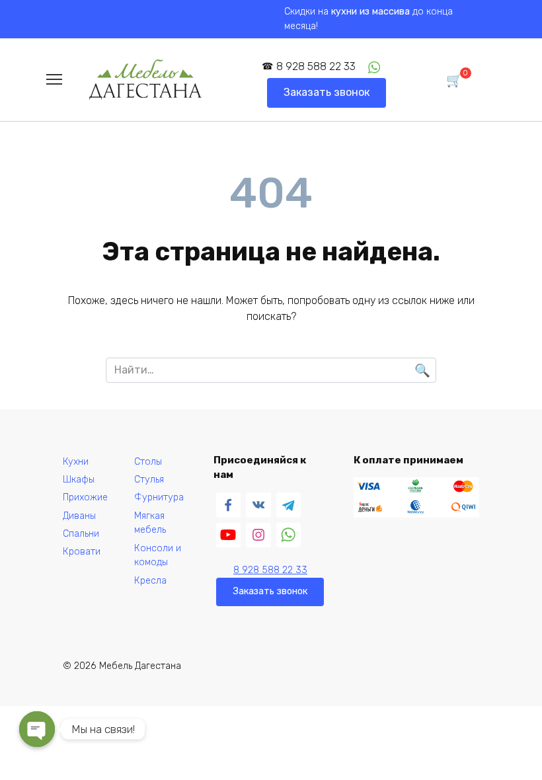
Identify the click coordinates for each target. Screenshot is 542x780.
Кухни (76, 461)
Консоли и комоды (157, 555)
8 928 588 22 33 (316, 66)
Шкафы (79, 479)
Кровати (81, 551)
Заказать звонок (326, 92)
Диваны (79, 516)
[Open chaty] (37, 729)
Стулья (149, 479)
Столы (148, 461)
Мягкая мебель (150, 523)
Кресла (150, 580)
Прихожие (85, 497)
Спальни (81, 533)
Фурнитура (159, 497)
